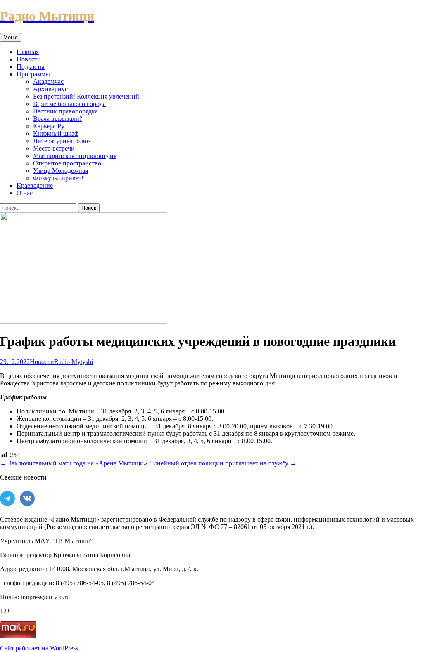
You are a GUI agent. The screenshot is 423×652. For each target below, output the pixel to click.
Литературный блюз (61, 140)
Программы (33, 74)
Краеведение (35, 185)
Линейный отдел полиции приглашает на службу (223, 463)
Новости (29, 59)
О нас (25, 192)
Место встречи (54, 148)
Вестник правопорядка (65, 111)
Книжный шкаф (55, 133)
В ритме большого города (69, 103)
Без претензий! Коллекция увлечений (86, 96)
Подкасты (31, 66)
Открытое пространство (67, 163)
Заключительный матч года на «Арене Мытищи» (73, 463)
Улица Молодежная (60, 170)
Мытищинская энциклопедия (74, 155)
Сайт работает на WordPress (39, 648)
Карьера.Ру (48, 126)
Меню (10, 37)
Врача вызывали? (57, 118)
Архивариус (50, 88)
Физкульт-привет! (58, 178)
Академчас (48, 81)
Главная (28, 51)
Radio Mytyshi (73, 361)
